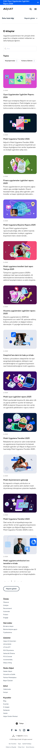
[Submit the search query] (5, 48)
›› (21, 581)
